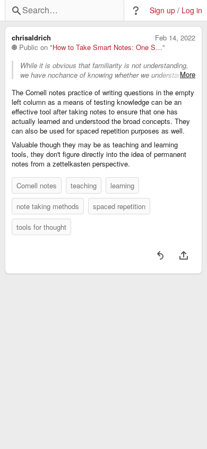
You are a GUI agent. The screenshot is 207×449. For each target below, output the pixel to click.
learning (122, 185)
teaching (84, 185)
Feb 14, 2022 (175, 38)
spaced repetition (119, 206)
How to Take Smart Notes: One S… (107, 47)
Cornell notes (36, 185)
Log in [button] (192, 10)
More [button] (187, 74)
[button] (136, 11)
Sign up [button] (162, 10)
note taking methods (47, 206)
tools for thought (41, 226)
